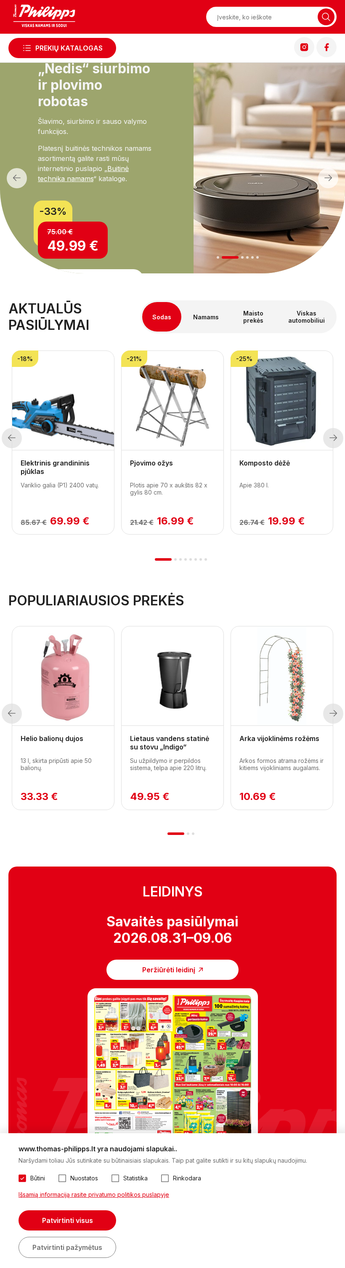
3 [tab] (235, 257)
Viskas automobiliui (306, 317)
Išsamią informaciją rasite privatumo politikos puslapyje (94, 1194)
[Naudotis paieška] (326, 16)
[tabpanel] (63, 442)
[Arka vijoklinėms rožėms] (282, 676)
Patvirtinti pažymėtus (67, 1247)
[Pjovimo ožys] (172, 400)
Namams (206, 317)
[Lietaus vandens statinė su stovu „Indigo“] (172, 676)
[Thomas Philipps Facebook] (326, 55)
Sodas (161, 317)
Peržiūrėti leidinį (168, 970)
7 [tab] (200, 559)
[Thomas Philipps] (44, 17)
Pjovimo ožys (151, 463)
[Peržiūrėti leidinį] (173, 1069)
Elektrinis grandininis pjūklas (55, 467)
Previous (17, 178)
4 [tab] (247, 257)
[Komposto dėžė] (282, 400)
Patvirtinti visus (67, 1220)
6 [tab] (257, 257)
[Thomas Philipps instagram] (304, 55)
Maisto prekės (253, 317)
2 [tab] (223, 257)
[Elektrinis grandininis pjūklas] (63, 400)
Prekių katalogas (69, 48)
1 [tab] (218, 257)
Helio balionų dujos (52, 738)
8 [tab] (205, 559)
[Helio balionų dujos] (63, 676)
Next (328, 178)
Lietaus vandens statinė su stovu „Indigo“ (169, 742)
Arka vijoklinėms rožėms (279, 738)
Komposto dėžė (264, 463)
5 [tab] (252, 257)
